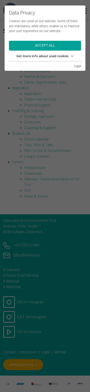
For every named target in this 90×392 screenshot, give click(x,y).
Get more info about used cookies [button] (42, 56)
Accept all (45, 45)
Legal (77, 66)
